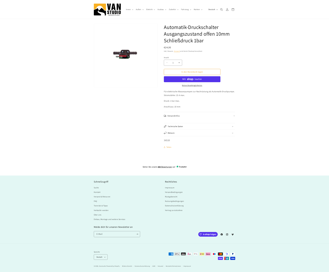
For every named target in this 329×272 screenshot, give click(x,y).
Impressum (169, 187)
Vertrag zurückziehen (174, 210)
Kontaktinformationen (173, 266)
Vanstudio (102, 266)
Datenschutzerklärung (174, 205)
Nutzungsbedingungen (174, 201)
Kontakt (97, 192)
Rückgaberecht (171, 196)
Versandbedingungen (174, 192)
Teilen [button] (168, 147)
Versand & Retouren (102, 196)
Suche (96, 187)
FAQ (95, 201)
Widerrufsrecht (127, 266)
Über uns (97, 215)
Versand (177, 51)
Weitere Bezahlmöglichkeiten (192, 85)
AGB (153, 266)
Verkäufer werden (101, 210)
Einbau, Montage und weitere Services (109, 219)
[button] (129, 9)
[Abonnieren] (137, 234)
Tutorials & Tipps (101, 205)
